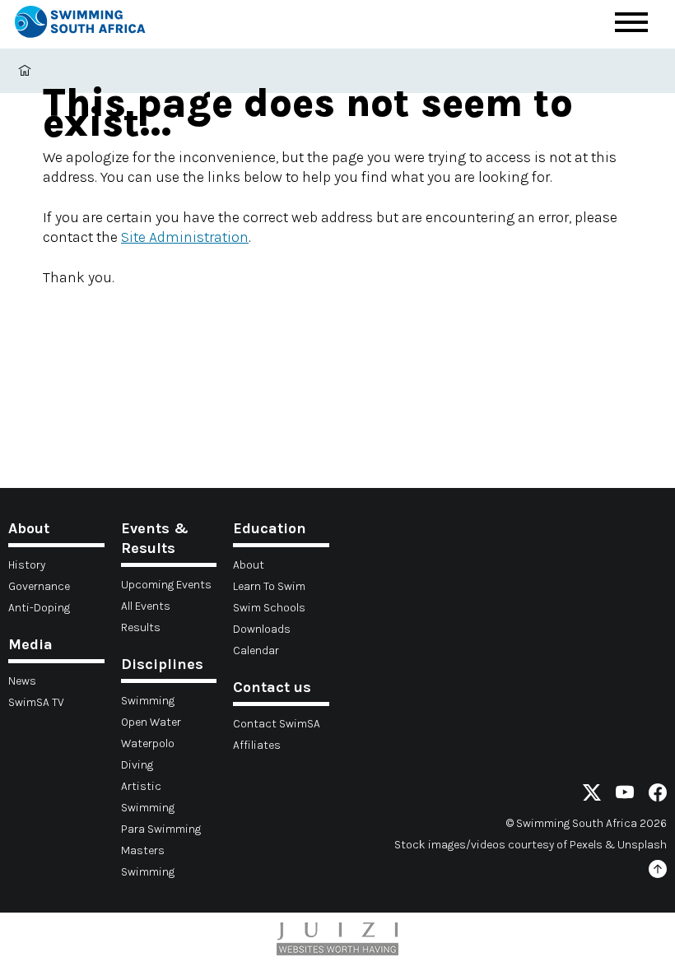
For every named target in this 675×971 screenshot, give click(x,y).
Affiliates (257, 745)
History (26, 565)
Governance (39, 586)
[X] (592, 795)
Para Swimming (161, 829)
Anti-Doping (39, 608)
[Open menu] (631, 22)
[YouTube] (625, 795)
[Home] (80, 24)
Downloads (262, 629)
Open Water (151, 722)
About (248, 565)
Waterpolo (148, 743)
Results (141, 627)
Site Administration (185, 237)
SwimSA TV (36, 702)
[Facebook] (658, 795)
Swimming (148, 701)
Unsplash (642, 845)
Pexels (586, 845)
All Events (145, 606)
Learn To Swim (269, 586)
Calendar (256, 650)
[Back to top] (658, 872)
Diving (137, 765)
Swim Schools (269, 608)
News (22, 681)
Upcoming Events (166, 585)
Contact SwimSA (276, 724)
